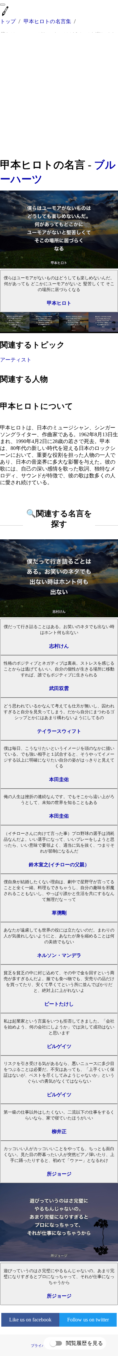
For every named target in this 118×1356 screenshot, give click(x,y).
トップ (8, 21)
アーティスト (15, 359)
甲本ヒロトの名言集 (47, 21)
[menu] (2, 5)
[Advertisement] (59, 95)
